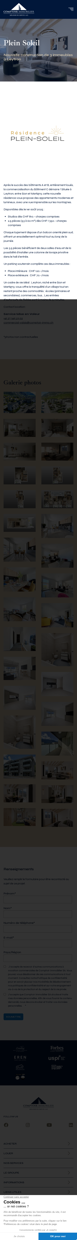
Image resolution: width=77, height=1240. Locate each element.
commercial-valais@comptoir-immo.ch (28, 322)
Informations (14, 1182)
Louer (8, 1153)
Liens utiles (12, 1192)
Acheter (10, 1143)
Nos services (13, 1163)
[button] (70, 9)
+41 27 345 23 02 (13, 318)
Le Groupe (11, 1172)
